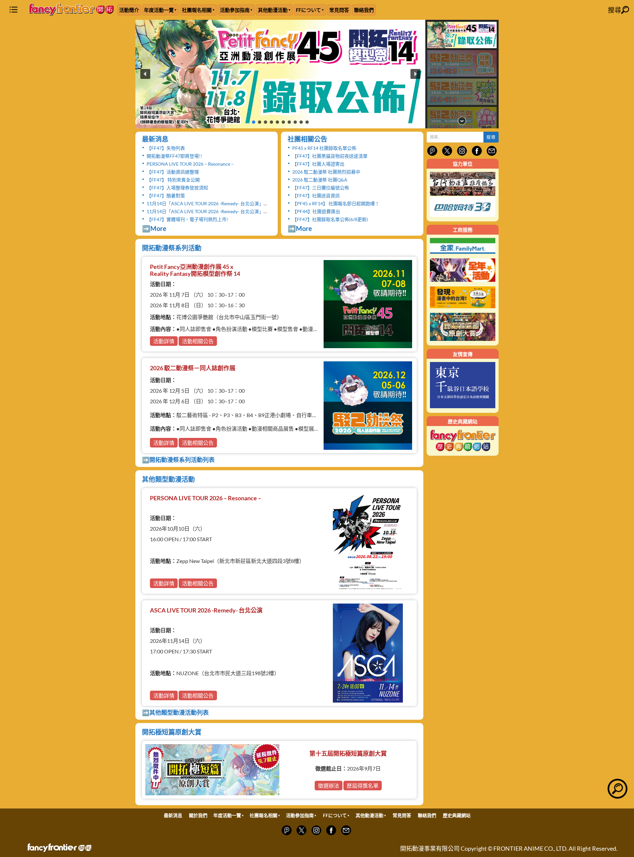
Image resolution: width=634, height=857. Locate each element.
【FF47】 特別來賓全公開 (173, 179)
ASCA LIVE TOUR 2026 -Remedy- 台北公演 (206, 610)
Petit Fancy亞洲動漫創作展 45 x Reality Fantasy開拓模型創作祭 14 (195, 270)
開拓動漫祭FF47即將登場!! (174, 156)
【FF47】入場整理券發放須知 (177, 187)
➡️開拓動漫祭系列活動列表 (178, 459)
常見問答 (339, 10)
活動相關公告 (198, 341)
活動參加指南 (235, 10)
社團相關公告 (307, 139)
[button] (280, 74)
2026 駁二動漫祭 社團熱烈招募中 (326, 172)
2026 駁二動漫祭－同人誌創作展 (192, 368)
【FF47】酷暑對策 (166, 195)
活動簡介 (129, 10)
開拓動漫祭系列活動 (171, 248)
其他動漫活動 (273, 10)
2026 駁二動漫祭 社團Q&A (319, 179)
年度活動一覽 (159, 10)
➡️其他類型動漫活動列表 (175, 712)
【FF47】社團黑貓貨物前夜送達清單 (330, 156)
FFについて (308, 10)
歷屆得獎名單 (362, 785)
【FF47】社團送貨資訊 (316, 195)
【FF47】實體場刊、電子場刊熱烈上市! (187, 219)
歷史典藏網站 (457, 815)
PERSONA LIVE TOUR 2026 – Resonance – (190, 164)
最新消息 (155, 139)
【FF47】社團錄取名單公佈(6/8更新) (330, 219)
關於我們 (198, 815)
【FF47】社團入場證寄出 (318, 164)
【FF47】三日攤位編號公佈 (320, 187)
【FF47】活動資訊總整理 (173, 172)
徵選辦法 (328, 785)
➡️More (154, 228)
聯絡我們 (364, 10)
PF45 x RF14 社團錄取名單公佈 (324, 148)
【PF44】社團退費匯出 (316, 211)
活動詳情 (163, 341)
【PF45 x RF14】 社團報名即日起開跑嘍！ (335, 203)
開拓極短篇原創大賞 (171, 732)
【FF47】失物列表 (166, 148)
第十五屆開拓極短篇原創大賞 (348, 753)
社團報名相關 (197, 10)
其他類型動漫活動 (168, 479)
